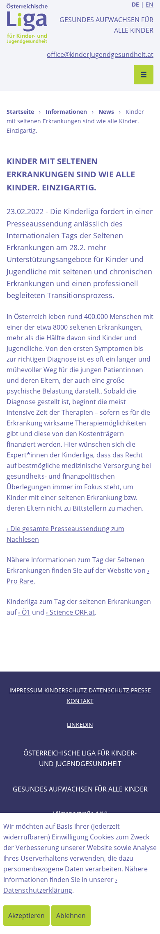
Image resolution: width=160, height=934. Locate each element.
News (106, 111)
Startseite (20, 111)
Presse (141, 690)
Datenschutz (109, 690)
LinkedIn (80, 724)
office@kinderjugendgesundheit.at (100, 54)
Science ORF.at (72, 612)
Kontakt (80, 701)
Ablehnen (71, 915)
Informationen (66, 111)
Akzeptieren (26, 915)
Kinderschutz (65, 690)
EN (149, 4)
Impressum (26, 690)
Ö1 (26, 612)
